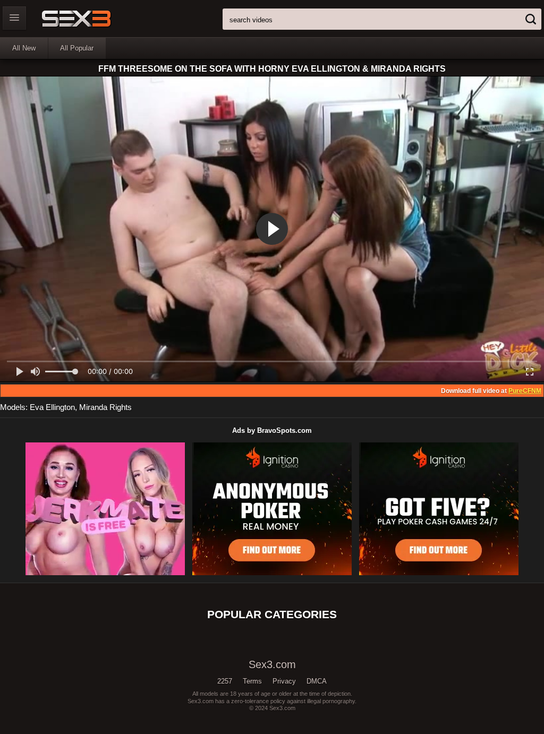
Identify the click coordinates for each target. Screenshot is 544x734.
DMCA (317, 681)
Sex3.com (95, 19)
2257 (224, 681)
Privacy (284, 681)
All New (24, 48)
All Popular (77, 48)
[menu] (14, 18)
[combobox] (382, 19)
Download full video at (491, 391)
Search (530, 19)
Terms (252, 681)
